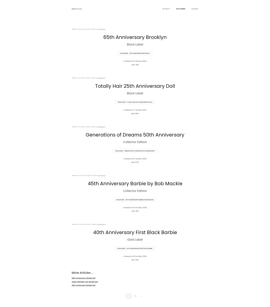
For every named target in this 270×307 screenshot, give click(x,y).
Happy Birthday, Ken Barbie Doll (85, 282)
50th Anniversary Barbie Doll (83, 285)
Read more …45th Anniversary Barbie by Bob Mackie (135, 200)
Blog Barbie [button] (180, 9)
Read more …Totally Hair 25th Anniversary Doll (135, 102)
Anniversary (101, 29)
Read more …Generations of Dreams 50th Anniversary (135, 151)
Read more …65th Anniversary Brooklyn (135, 53)
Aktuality (166, 9)
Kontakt (195, 9)
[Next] (141, 296)
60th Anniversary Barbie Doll (83, 278)
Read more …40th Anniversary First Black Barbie (135, 248)
